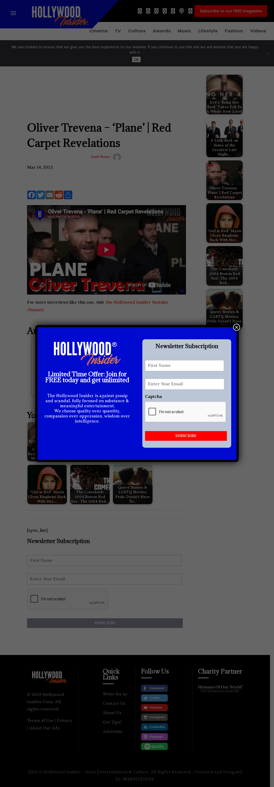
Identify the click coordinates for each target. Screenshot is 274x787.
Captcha (153, 396)
